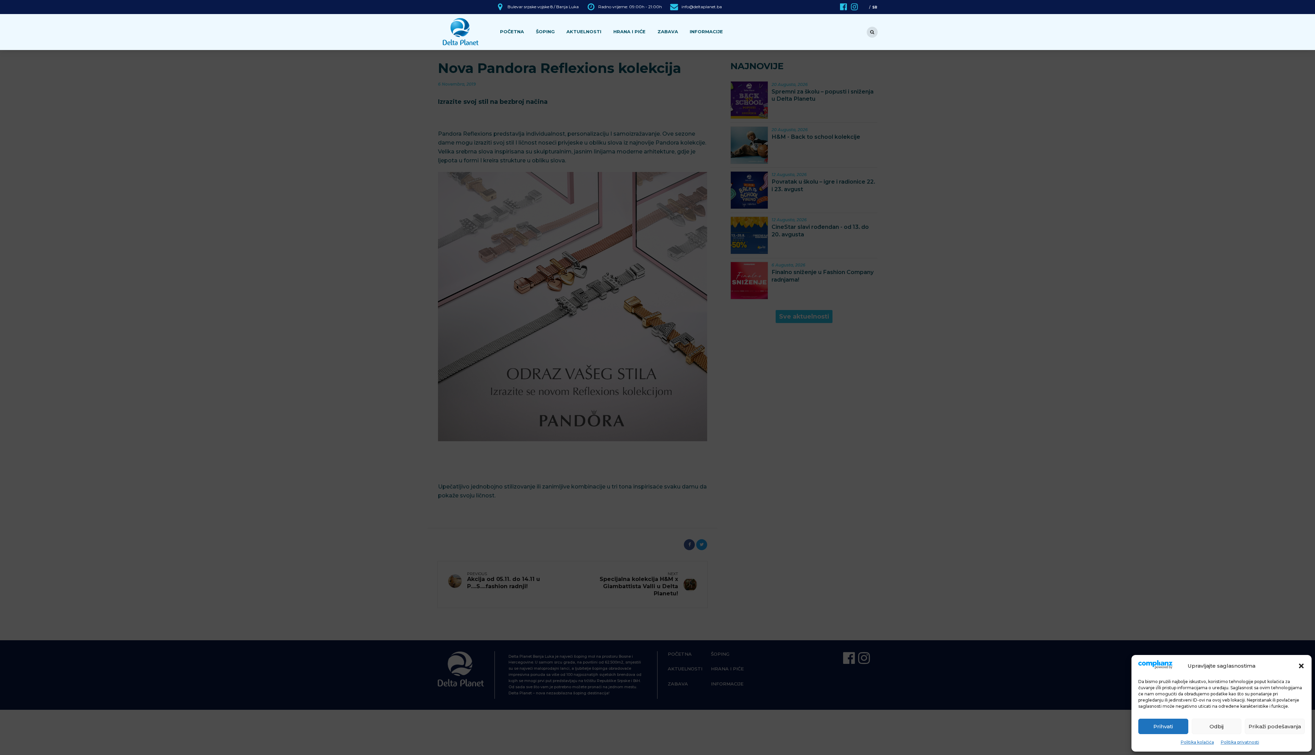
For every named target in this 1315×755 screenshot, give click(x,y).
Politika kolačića (1197, 742)
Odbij (1217, 726)
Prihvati (1163, 726)
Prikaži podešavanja (1275, 726)
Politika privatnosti (1240, 742)
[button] (1301, 666)
